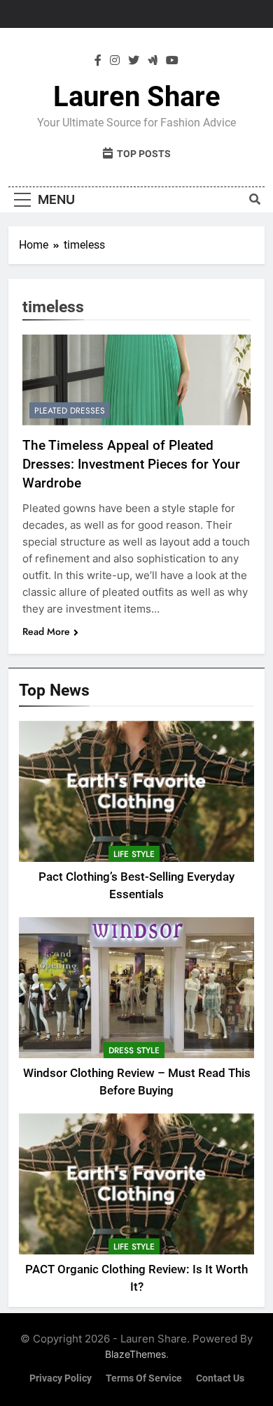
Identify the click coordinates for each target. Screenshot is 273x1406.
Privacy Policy (60, 1378)
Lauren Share (136, 96)
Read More (46, 631)
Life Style (134, 854)
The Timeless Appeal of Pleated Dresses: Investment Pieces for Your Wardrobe (131, 464)
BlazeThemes (135, 1354)
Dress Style (134, 1050)
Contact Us (220, 1378)
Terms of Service (144, 1378)
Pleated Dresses (69, 410)
